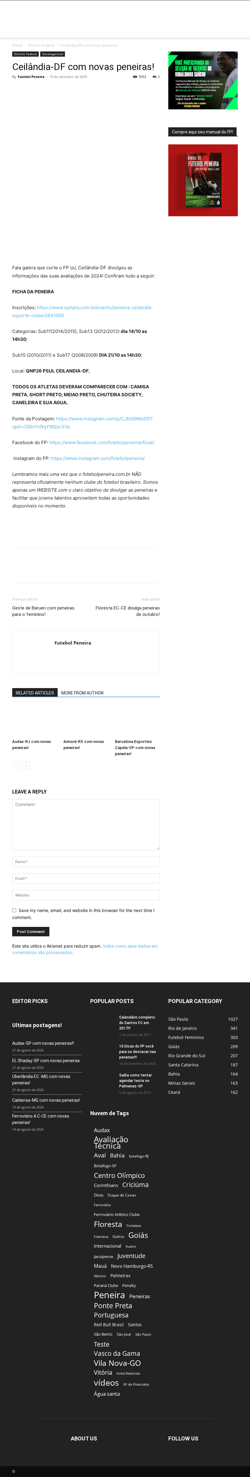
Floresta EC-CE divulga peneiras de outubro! (128, 611)
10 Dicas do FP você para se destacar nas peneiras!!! (137, 1051)
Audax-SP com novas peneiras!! (43, 1043)
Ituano (131, 1246)
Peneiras (139, 1296)
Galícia (118, 1236)
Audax (102, 1130)
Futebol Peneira (31, 76)
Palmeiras (120, 1275)
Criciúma (135, 1185)
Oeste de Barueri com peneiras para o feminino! (43, 611)
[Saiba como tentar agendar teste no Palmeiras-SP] (102, 1081)
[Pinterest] (46, 90)
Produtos (164, 30)
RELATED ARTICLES (35, 693)
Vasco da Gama (117, 1353)
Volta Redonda (128, 1373)
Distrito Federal (41, 45)
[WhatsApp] (60, 90)
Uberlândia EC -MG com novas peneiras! (41, 1079)
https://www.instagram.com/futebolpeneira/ (98, 458)
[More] (74, 90)
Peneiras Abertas (75, 30)
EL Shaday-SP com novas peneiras (46, 1060)
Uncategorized (52, 54)
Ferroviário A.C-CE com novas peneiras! (40, 1119)
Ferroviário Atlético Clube (117, 1214)
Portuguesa (111, 1315)
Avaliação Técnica (111, 1142)
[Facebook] (18, 90)
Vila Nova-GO (117, 1363)
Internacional (107, 1246)
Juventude (131, 1256)
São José (124, 1334)
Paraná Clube (106, 1285)
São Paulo (143, 1334)
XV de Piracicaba (136, 1384)
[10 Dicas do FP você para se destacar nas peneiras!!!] (102, 1052)
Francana (101, 1236)
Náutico (100, 1276)
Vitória (103, 1372)
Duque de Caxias (122, 1195)
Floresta (108, 1224)
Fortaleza (134, 1225)
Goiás (138, 1235)
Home (20, 30)
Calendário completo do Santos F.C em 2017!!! (137, 1022)
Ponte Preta (113, 1305)
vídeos (106, 1383)
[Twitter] (32, 90)
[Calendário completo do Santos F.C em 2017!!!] (102, 1023)
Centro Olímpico (119, 1175)
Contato (187, 30)
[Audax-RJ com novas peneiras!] (34, 720)
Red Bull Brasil (109, 1324)
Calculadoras (136, 30)
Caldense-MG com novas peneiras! (46, 1100)
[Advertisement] (166, 14)
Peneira (109, 1295)
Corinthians (106, 1185)
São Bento (103, 1334)
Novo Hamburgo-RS (132, 1266)
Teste (101, 1344)
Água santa (107, 1393)
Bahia (117, 1155)
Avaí (100, 1155)
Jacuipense (103, 1256)
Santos (135, 1324)
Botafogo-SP (105, 1165)
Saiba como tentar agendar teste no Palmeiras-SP (135, 1080)
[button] (230, 30)
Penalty (129, 1285)
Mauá (100, 1266)
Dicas (98, 1195)
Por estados (41, 30)
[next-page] (26, 766)
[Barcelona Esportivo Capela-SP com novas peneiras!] (137, 720)
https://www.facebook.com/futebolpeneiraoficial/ (101, 442)
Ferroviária (102, 1205)
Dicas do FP (106, 30)
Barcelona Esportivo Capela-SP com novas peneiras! (135, 747)
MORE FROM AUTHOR (82, 693)
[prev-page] (16, 766)
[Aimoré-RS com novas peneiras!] (85, 720)
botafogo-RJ (138, 1156)
